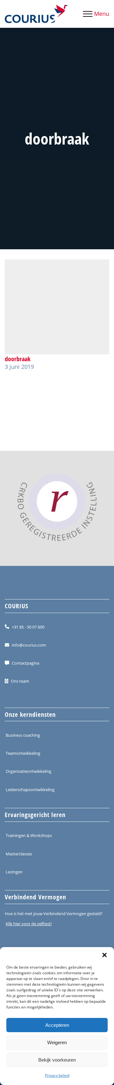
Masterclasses (19, 853)
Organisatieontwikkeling (28, 771)
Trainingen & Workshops (29, 835)
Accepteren (57, 1025)
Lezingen (14, 872)
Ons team (20, 681)
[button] (104, 955)
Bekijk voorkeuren (57, 1060)
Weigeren (57, 1042)
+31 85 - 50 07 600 (28, 626)
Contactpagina (25, 663)
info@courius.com (29, 645)
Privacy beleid (57, 1075)
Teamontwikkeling (23, 753)
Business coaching (23, 735)
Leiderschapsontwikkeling (30, 789)
